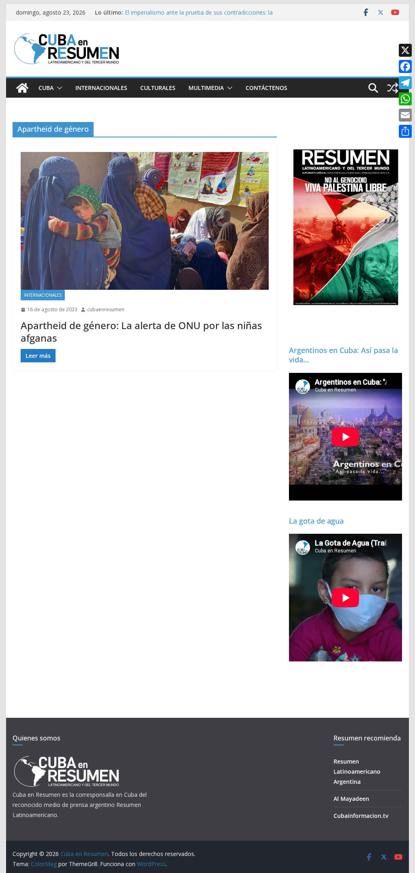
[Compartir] (405, 131)
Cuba (46, 88)
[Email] (405, 115)
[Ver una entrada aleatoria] (392, 88)
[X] (405, 50)
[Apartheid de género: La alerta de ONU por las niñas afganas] (145, 221)
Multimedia (206, 88)
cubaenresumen (105, 309)
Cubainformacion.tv (361, 816)
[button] (57, 88)
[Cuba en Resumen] (22, 88)
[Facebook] (405, 66)
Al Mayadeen (351, 798)
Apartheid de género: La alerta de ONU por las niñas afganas (141, 331)
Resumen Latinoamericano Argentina (357, 771)
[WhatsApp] (405, 99)
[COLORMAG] (66, 758)
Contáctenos (266, 88)
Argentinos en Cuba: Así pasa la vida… (343, 354)
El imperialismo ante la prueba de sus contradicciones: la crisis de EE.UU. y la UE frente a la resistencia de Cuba (199, 16)
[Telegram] (405, 83)
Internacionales (101, 88)
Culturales (157, 88)
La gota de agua (316, 521)
